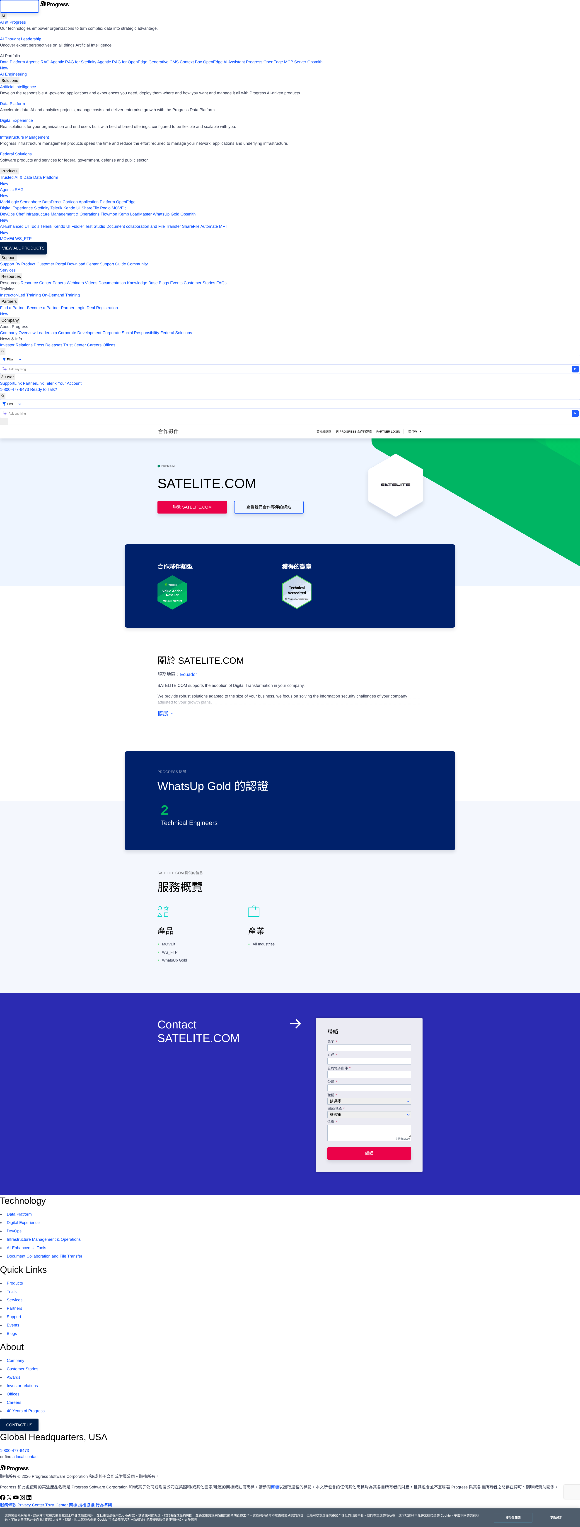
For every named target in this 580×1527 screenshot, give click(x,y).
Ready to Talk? (43, 389)
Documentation (112, 283)
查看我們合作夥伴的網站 (268, 507)
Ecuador (188, 674)
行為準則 (104, 1505)
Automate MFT (113, 229)
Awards (13, 1377)
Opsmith (161, 65)
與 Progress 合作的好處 (354, 431)
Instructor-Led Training (20, 295)
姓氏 (330, 1055)
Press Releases (48, 345)
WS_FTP (23, 238)
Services (8, 270)
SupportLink (11, 383)
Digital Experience (16, 120)
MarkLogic (9, 202)
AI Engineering (13, 74)
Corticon (70, 202)
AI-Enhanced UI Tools (19, 226)
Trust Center (74, 345)
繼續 (369, 1153)
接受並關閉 (513, 1517)
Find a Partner (13, 308)
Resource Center (36, 283)
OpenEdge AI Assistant (224, 62)
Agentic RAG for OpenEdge (122, 62)
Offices (109, 345)
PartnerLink (33, 383)
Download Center (83, 264)
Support (8, 257)
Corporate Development (79, 332)
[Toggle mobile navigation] (4, 421)
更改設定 (556, 1517)
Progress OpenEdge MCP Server (276, 62)
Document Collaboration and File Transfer (44, 1256)
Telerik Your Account (63, 383)
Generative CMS (163, 62)
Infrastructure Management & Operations (62, 214)
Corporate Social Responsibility (130, 332)
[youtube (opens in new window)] (16, 1499)
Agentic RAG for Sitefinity (73, 62)
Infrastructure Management (24, 137)
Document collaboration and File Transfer (143, 226)
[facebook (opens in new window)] (3, 1499)
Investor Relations (16, 345)
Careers (94, 345)
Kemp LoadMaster (135, 214)
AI (3, 16)
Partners (9, 301)
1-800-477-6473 (14, 389)
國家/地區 (334, 1109)
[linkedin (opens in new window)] (29, 1499)
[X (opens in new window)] (10, 1499)
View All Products (23, 248)
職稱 (330, 1095)
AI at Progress (13, 22)
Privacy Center (30, 1505)
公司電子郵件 (338, 1068)
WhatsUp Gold (166, 214)
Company (10, 320)
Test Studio (95, 226)
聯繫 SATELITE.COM (192, 507)
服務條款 (8, 1505)
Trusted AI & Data (16, 177)
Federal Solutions (16, 154)
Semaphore (30, 202)
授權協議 (86, 1505)
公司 (330, 1082)
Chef (20, 214)
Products (9, 171)
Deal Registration (59, 311)
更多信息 (190, 1519)
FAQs (221, 283)
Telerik (56, 208)
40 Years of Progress (26, 1411)
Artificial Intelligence (18, 87)
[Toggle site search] (2, 396)
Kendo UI (71, 208)
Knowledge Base (142, 283)
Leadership (47, 332)
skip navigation (19, 6)
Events (176, 283)
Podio (105, 208)
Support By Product (17, 264)
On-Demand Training (61, 295)
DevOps (7, 214)
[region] (290, 1517)
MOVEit (119, 208)
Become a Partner (43, 308)
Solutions (9, 80)
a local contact (25, 1456)
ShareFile (90, 208)
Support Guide (113, 264)
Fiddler (78, 226)
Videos (91, 283)
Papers (59, 283)
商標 (275, 1487)
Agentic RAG (37, 62)
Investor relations (22, 1385)
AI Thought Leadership (20, 39)
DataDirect (51, 202)
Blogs (164, 283)
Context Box (191, 62)
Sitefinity (41, 208)
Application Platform (97, 202)
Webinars (75, 283)
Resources (11, 276)
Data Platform (12, 62)
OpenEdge (125, 202)
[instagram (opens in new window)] (23, 1499)
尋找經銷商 (324, 431)
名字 (330, 1042)
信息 (330, 1122)
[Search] (2, 351)
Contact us (19, 1425)
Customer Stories (199, 283)
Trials (12, 1291)
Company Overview (18, 332)
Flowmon (109, 214)
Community (137, 264)
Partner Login (73, 308)
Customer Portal (51, 264)
